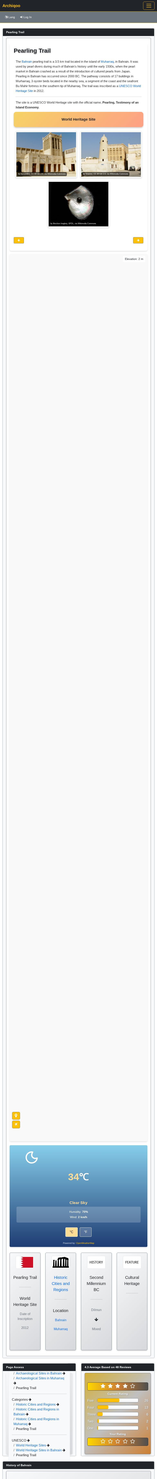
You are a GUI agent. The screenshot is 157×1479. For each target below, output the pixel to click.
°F (85, 1232)
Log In (28, 17)
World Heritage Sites (31, 1445)
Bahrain (27, 61)
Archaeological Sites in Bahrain (39, 1373)
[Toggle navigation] (149, 6)
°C (71, 1232)
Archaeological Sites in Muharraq (40, 1378)
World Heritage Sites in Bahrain (39, 1450)
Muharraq (107, 61)
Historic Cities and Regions (61, 1283)
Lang (11, 17)
